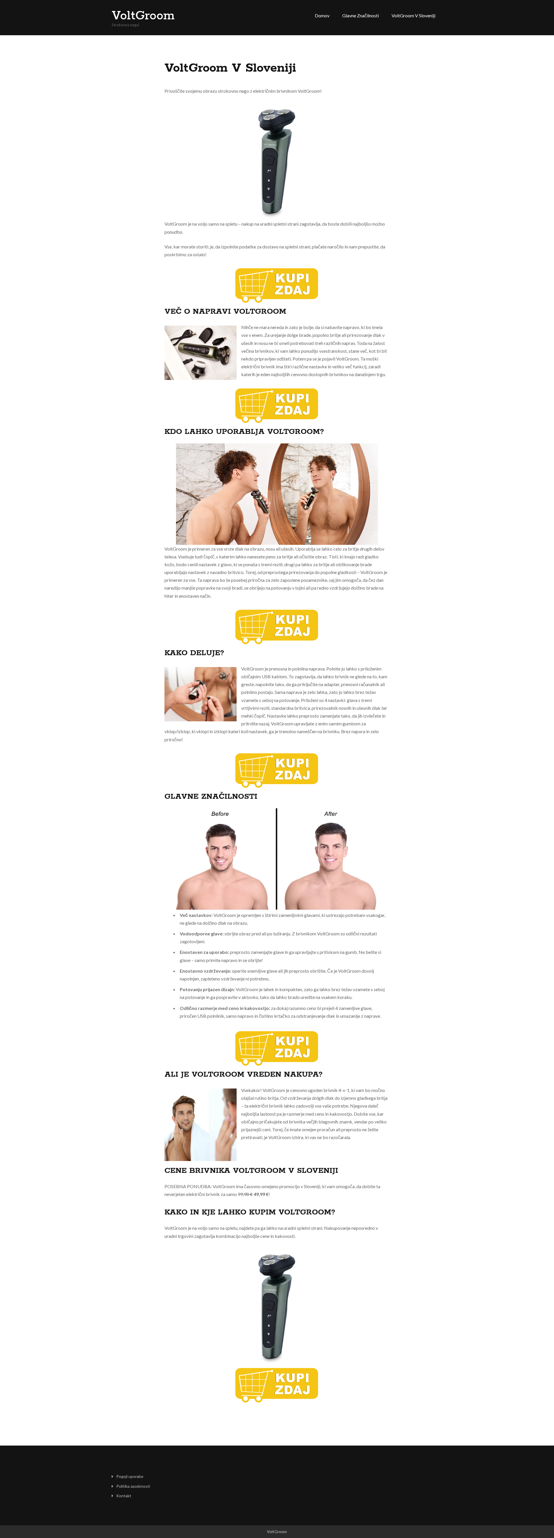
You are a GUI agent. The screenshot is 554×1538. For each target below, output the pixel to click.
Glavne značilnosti (360, 15)
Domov (322, 15)
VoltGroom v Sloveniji (413, 15)
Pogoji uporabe (129, 1476)
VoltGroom (143, 16)
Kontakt (123, 1495)
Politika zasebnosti (133, 1486)
